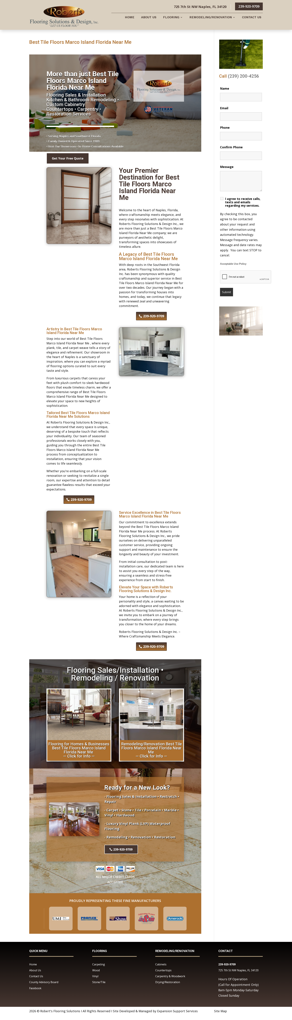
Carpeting (98, 964)
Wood (96, 970)
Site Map (220, 1011)
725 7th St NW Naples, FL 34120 (238, 970)
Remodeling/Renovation (210, 17)
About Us (148, 17)
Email (224, 108)
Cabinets (160, 964)
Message (227, 167)
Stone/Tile (98, 982)
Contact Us (251, 17)
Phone (225, 127)
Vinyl (95, 976)
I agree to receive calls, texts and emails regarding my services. (242, 202)
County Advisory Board (43, 982)
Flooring (171, 17)
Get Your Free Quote (67, 158)
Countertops (163, 970)
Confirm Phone (231, 147)
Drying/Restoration (167, 982)
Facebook (35, 988)
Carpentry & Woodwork (170, 976)
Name (224, 88)
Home (129, 17)
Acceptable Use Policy (233, 263)
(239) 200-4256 (243, 76)
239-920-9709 (248, 6)
